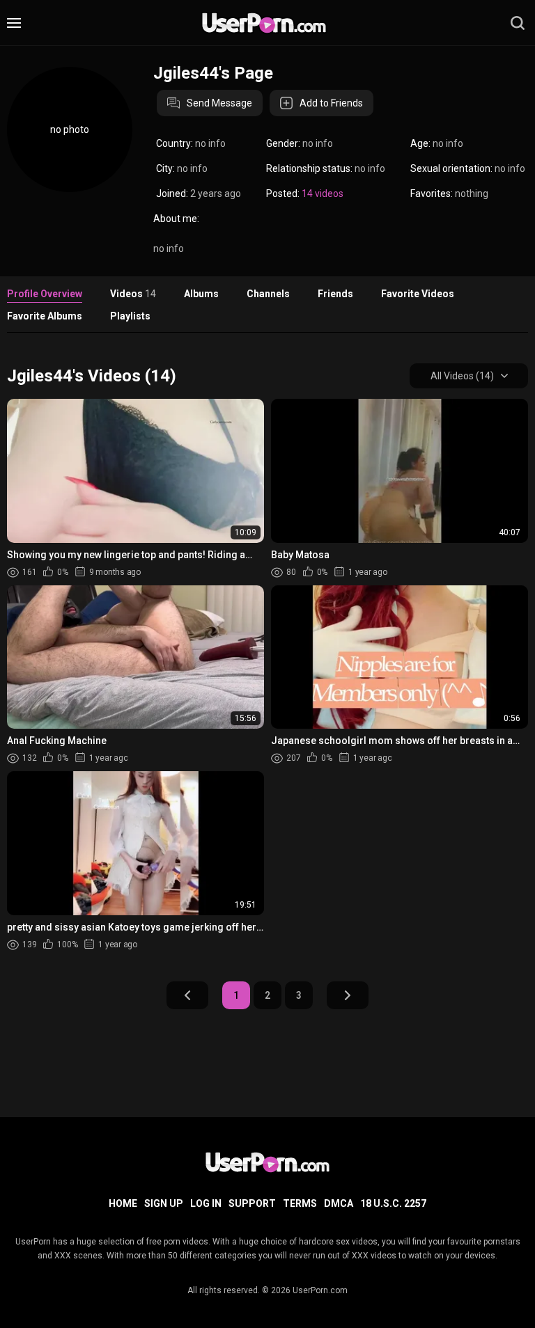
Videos (133, 293)
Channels (268, 293)
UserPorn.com (320, 1290)
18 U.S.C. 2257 (393, 1203)
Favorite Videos (417, 293)
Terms (300, 1203)
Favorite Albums (44, 316)
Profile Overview (44, 293)
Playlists (130, 316)
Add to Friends (331, 103)
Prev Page (187, 995)
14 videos (322, 193)
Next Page (348, 995)
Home (123, 1203)
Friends (335, 293)
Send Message (219, 103)
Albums (201, 293)
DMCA (338, 1203)
